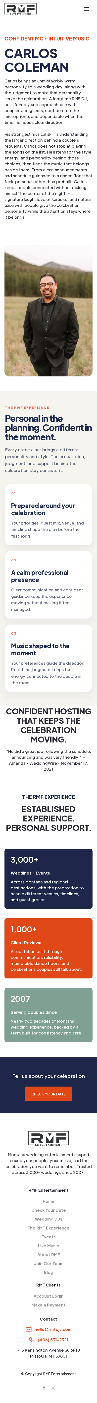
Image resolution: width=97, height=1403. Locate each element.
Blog (48, 1272)
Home (48, 1201)
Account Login (48, 1296)
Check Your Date (48, 1210)
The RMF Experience (48, 1227)
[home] (20, 9)
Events (49, 1236)
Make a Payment (48, 1304)
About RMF (48, 1254)
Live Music (48, 1245)
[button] (87, 9)
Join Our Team (48, 1263)
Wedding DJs (48, 1219)
